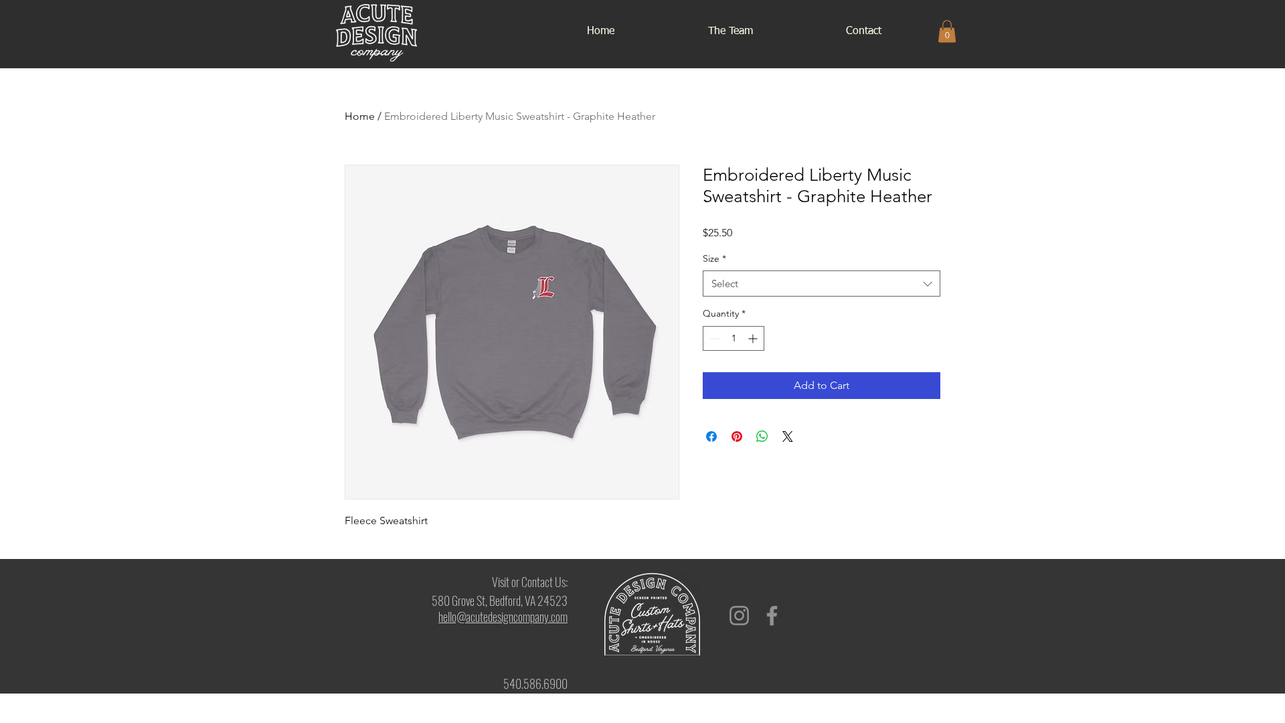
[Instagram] (739, 615)
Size (714, 258)
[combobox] (821, 283)
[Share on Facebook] (711, 436)
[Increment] (754, 338)
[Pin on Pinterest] (737, 436)
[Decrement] (713, 338)
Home (360, 116)
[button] (947, 31)
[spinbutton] (733, 338)
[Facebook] (772, 615)
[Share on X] (788, 436)
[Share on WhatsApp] (762, 436)
